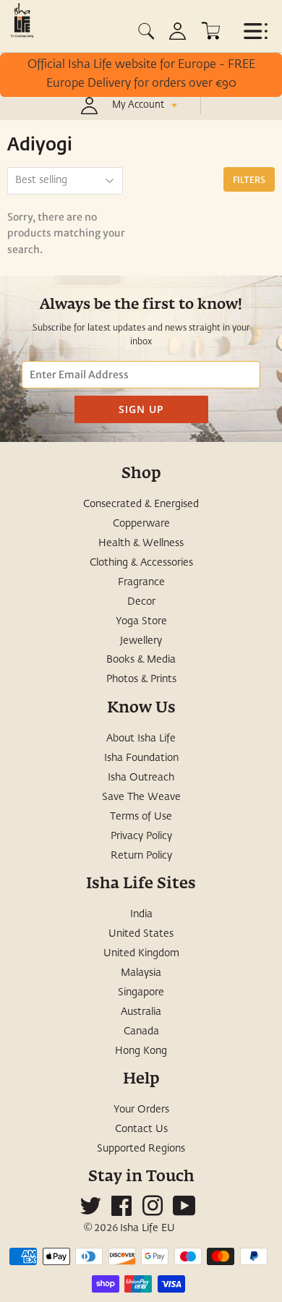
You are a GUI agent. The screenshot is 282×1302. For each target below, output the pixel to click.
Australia (141, 1012)
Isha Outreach (141, 778)
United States (141, 934)
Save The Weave (141, 797)
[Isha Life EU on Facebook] (121, 1212)
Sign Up (141, 409)
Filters (249, 179)
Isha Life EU (147, 1228)
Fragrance (141, 582)
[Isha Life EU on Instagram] (152, 1212)
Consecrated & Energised (141, 504)
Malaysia (141, 973)
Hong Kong (141, 1051)
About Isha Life (141, 738)
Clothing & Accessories (141, 563)
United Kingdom (141, 953)
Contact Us (141, 1129)
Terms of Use (141, 817)
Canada (141, 1031)
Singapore (141, 992)
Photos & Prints (141, 679)
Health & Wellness (141, 543)
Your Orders (141, 1110)
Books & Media (141, 660)
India (141, 914)
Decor (141, 602)
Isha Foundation (141, 758)
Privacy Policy (141, 836)
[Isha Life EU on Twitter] (90, 1212)
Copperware (141, 524)
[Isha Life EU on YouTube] (184, 1212)
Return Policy (141, 856)
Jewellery (141, 641)
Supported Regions (141, 1149)
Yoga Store (141, 621)
